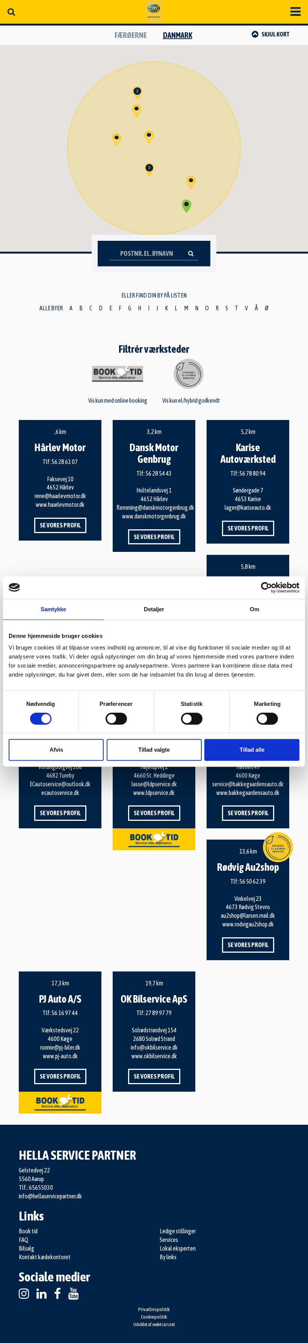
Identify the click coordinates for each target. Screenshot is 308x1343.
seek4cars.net (163, 1324)
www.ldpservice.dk (154, 792)
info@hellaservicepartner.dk (50, 1196)
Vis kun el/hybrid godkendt (191, 400)
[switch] (116, 719)
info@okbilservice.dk (154, 1047)
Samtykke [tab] (53, 609)
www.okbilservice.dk (154, 1056)
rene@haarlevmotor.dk (60, 495)
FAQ (23, 1239)
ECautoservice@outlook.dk (60, 784)
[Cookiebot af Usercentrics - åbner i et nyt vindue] (266, 587)
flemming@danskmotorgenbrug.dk (155, 507)
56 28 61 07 (64, 461)
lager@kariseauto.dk (248, 507)
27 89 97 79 (158, 1012)
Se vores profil (60, 525)
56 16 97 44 (64, 1012)
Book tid (28, 1231)
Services (169, 1239)
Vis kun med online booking (117, 400)
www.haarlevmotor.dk (60, 504)
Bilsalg (26, 1248)
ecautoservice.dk (60, 792)
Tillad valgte (154, 749)
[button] (149, 137)
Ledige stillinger (178, 1231)
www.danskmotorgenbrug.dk (154, 516)
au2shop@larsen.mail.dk (248, 915)
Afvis (56, 749)
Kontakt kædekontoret (45, 1257)
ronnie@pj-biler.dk (60, 1047)
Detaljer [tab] (154, 609)
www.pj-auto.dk (60, 1056)
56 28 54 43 (158, 473)
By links (168, 1257)
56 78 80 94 (252, 473)
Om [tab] (254, 609)
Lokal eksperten (178, 1248)
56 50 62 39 (252, 881)
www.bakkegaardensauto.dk (247, 792)
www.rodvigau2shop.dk (248, 924)
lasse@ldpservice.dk (154, 784)
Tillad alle (252, 749)
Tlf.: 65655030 (36, 1187)
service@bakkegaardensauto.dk (248, 784)
